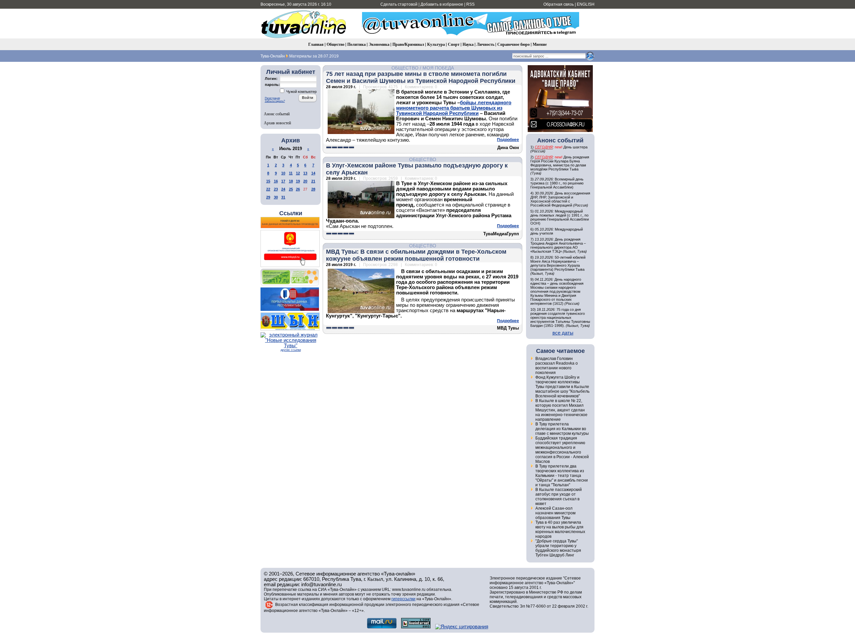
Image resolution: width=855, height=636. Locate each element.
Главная (316, 44)
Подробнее (508, 139)
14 (313, 173)
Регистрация (272, 98)
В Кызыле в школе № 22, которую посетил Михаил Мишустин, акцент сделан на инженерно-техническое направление (561, 410)
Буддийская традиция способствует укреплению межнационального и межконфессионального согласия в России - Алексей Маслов (562, 450)
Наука (468, 44)
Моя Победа (438, 68)
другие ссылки (291, 350)
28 (313, 189)
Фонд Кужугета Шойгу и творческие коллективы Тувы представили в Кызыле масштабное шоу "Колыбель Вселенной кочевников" (562, 386)
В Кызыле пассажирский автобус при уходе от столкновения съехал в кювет (558, 496)
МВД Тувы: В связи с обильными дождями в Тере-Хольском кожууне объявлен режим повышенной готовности (416, 255)
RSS (470, 4)
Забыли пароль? (275, 101)
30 (276, 197)
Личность (485, 44)
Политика (356, 44)
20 (305, 181)
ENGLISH (585, 4)
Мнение (540, 44)
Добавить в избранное (441, 4)
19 (298, 181)
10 (283, 173)
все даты (562, 333)
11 (291, 173)
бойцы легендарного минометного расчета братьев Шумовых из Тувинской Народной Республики (453, 108)
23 (276, 189)
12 (298, 173)
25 (291, 189)
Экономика (379, 44)
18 (291, 181)
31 (283, 197)
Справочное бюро (513, 44)
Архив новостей (277, 122)
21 (313, 181)
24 (283, 189)
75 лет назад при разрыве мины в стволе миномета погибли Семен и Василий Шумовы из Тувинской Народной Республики (420, 77)
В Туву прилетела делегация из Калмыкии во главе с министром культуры (562, 429)
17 (283, 181)
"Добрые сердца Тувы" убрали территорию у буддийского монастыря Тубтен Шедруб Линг (558, 548)
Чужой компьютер (301, 92)
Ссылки (290, 213)
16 (276, 181)
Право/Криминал (408, 44)
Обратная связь (558, 4)
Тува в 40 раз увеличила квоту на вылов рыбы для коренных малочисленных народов (560, 529)
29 (268, 197)
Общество (335, 44)
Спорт (454, 44)
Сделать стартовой (398, 4)
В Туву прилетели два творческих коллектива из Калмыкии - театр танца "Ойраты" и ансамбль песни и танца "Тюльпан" (561, 475)
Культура (436, 44)
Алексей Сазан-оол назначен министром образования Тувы (555, 513)
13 (305, 173)
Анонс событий (277, 113)
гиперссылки (403, 599)
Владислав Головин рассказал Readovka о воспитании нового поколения (556, 365)
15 (268, 181)
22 (268, 189)
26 (298, 189)
